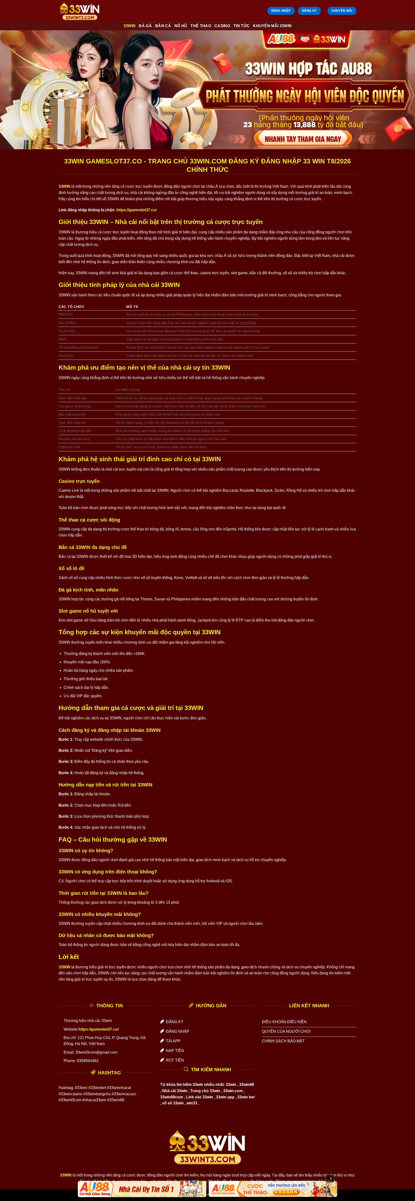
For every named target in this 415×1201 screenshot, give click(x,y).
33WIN (129, 26)
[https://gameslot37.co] (83, 11)
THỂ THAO (200, 26)
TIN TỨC (241, 26)
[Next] (400, 90)
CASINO (222, 26)
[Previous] (14, 90)
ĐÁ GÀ (145, 26)
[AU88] (142, 1189)
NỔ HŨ (180, 26)
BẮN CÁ (163, 26)
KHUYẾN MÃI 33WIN (272, 26)
